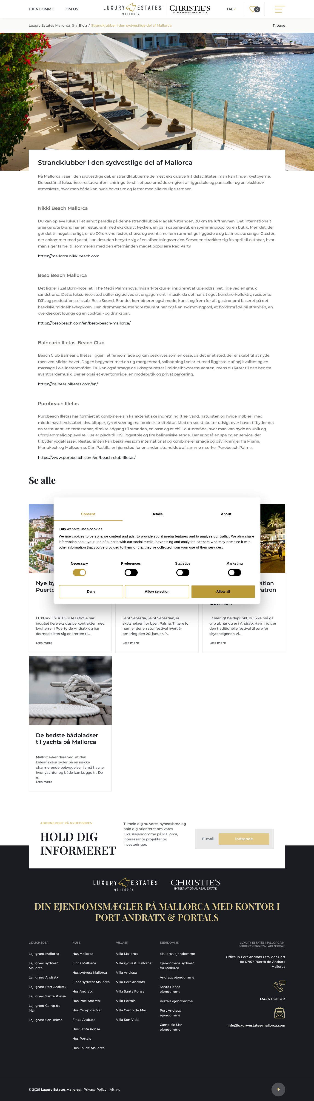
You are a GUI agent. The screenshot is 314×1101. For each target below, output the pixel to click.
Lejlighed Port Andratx (47, 987)
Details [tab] (157, 514)
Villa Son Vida (127, 1020)
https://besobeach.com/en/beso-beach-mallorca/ (84, 323)
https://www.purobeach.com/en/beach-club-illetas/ (87, 457)
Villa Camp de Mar (131, 1010)
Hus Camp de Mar (87, 1010)
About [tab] (226, 514)
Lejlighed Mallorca (44, 954)
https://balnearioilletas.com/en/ (68, 384)
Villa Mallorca (127, 954)
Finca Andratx (83, 1020)
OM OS (72, 9)
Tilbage (279, 25)
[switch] (131, 572)
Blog (83, 25)
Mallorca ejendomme (177, 954)
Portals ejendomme (176, 1001)
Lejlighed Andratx (43, 977)
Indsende (244, 839)
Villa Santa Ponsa (130, 991)
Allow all (223, 592)
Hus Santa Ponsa (86, 1029)
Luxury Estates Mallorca (49, 25)
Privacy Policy (95, 1089)
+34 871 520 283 (272, 999)
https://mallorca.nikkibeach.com (69, 256)
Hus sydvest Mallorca (89, 972)
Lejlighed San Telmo (46, 1020)
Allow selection (157, 592)
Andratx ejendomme (177, 977)
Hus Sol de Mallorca (88, 1048)
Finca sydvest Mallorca (91, 982)
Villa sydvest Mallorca (133, 963)
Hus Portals (81, 1038)
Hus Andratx (82, 991)
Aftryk (115, 1089)
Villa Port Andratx (130, 982)
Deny (91, 592)
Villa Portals (125, 1001)
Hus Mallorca (82, 954)
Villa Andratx (126, 972)
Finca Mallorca (84, 963)
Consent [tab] (88, 514)
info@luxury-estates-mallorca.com (256, 1025)
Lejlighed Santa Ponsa (47, 996)
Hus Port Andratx (86, 1001)
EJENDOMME (41, 9)
